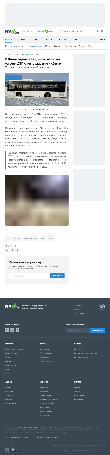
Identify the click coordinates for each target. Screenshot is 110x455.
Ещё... (76, 39)
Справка (62, 39)
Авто (90, 46)
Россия (57, 46)
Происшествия (27, 54)
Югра (47, 46)
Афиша (49, 39)
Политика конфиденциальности (48, 437)
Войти (102, 39)
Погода (82, 46)
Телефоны (44, 391)
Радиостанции (46, 411)
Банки (22, 39)
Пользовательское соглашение (17, 437)
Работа (35, 39)
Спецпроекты (70, 46)
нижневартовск (30, 238)
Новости (8, 39)
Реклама (77, 309)
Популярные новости (14, 46)
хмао (43, 238)
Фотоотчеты (10, 403)
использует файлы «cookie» (28, 427)
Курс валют (45, 349)
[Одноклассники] (12, 250)
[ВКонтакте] (7, 250)
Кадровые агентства (82, 357)
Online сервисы (46, 395)
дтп (8, 238)
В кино (8, 387)
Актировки (78, 399)
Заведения (9, 395)
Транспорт (44, 387)
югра (51, 238)
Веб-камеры (45, 407)
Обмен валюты (46, 361)
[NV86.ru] (12, 31)
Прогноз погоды (47, 403)
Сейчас (77, 387)
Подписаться (57, 276)
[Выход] (102, 31)
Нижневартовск (34, 46)
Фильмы (8, 399)
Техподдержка (80, 313)
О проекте (78, 305)
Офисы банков (46, 353)
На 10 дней (79, 395)
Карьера (77, 349)
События (9, 391)
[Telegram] (17, 250)
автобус (16, 238)
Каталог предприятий (49, 399)
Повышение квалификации (85, 353)
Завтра (77, 391)
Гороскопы (44, 415)
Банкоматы (44, 357)
